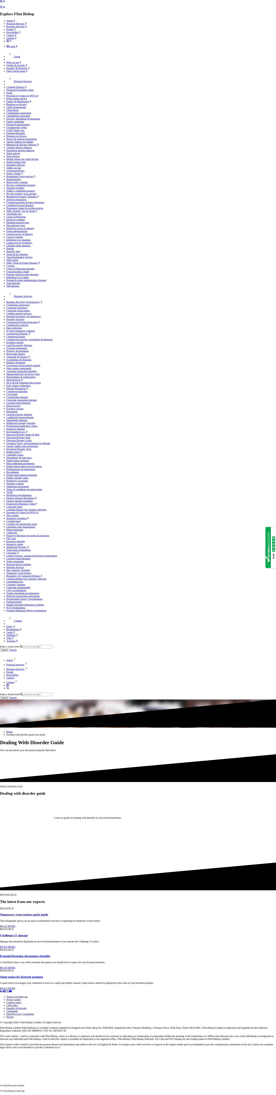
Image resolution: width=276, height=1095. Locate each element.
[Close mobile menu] (4, 1)
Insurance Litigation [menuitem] (16, 518)
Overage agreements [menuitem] (16, 348)
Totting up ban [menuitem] (13, 167)
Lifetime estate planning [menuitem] (18, 245)
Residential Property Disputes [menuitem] (21, 196)
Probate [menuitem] (10, 248)
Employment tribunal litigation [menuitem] (21, 475)
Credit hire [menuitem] (11, 532)
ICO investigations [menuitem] (15, 607)
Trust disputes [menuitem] (13, 283)
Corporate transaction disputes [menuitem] (21, 371)
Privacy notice (13, 999)
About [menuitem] (9, 20)
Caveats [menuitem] (10, 265)
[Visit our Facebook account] (4, 991)
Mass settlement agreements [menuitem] (20, 463)
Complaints (12, 1011)
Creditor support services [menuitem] (18, 313)
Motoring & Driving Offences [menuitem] (21, 144)
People (9, 672)
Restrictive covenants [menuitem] (17, 480)
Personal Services (15, 664)
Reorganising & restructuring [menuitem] (21, 377)
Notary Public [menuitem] (13, 173)
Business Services (15, 669)
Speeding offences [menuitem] (15, 165)
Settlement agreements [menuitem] (17, 486)
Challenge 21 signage (14, 935)
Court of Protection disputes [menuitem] (20, 268)
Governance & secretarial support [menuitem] (23, 365)
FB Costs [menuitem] (11, 538)
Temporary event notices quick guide (24, 914)
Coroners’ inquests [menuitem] (15, 584)
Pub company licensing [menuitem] (18, 570)
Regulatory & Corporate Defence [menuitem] (23, 576)
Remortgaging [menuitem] (13, 179)
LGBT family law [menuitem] (15, 130)
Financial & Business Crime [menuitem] (20, 503)
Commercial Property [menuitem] (17, 333)
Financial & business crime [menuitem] (20, 90)
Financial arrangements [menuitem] (18, 124)
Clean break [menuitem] (12, 110)
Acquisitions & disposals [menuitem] (18, 359)
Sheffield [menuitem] (11, 635)
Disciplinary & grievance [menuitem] (19, 457)
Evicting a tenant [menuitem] (14, 342)
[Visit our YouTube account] (10, 991)
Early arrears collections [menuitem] (18, 385)
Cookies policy (14, 1002)
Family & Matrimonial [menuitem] (18, 101)
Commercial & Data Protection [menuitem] (22, 322)
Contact (10, 682)
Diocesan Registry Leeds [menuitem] (19, 440)
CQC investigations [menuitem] (16, 590)
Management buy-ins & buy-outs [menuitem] (23, 374)
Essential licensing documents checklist (25, 956)
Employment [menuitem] (13, 452)
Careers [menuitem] (10, 35)
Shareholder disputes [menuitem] (16, 420)
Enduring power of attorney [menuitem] (20, 228)
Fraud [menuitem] (9, 92)
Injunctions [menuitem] (12, 411)
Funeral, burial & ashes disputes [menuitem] (22, 274)
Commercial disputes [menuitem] (16, 391)
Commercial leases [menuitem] (15, 336)
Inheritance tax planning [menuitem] (18, 240)
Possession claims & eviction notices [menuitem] (24, 208)
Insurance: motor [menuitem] (14, 544)
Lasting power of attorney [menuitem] (19, 242)
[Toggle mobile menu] (1, 1)
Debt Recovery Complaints (20, 1014)
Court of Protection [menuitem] (16, 216)
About (9, 660)
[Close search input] (4, 7)
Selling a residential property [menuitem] (20, 190)
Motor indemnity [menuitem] (14, 529)
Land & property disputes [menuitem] (19, 345)
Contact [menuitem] (10, 38)
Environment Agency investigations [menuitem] (24, 599)
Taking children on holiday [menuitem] (20, 141)
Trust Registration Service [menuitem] (19, 257)
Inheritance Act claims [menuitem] (17, 277)
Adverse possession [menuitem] (16, 199)
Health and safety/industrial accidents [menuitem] (25, 604)
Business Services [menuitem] (15, 26)
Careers (10, 677)
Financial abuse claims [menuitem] (17, 271)
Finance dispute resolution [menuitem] (19, 501)
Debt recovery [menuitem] (13, 405)
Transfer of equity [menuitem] (15, 188)
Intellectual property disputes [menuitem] (20, 423)
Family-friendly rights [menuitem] (17, 478)
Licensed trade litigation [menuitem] (18, 403)
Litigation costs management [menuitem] (20, 527)
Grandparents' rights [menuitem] (16, 127)
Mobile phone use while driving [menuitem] (22, 159)
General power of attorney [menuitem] (19, 234)
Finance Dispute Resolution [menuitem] (20, 498)
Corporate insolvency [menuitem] (17, 307)
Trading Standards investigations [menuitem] (22, 593)
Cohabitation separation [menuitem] (18, 116)
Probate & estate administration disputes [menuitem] (26, 280)
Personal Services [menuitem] (15, 23)
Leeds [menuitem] (9, 632)
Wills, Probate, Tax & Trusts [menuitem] (20, 211)
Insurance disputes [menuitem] (15, 429)
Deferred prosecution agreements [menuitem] (23, 596)
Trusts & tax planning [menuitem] (17, 254)
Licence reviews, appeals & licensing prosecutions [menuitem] (31, 555)
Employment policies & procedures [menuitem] (24, 466)
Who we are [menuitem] (12, 62)
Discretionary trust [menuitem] (15, 225)
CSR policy (12, 1005)
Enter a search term (9, 646)
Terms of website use (17, 996)
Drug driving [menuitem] (12, 156)
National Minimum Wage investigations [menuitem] (26, 610)
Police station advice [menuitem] (16, 98)
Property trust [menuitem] (13, 251)
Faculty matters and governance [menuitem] (22, 446)
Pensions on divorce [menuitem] (16, 136)
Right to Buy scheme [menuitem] (17, 182)
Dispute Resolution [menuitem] (16, 388)
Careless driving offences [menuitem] (19, 147)
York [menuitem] (9, 638)
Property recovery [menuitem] (15, 319)
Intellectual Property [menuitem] (16, 547)
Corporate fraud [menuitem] (14, 506)
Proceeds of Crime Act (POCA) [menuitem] (22, 95)
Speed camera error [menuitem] (16, 162)
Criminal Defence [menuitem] (15, 87)
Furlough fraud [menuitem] (14, 602)
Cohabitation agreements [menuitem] (18, 113)
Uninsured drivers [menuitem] (15, 170)
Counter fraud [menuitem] (13, 521)
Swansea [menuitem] (11, 641)
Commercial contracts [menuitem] (17, 325)
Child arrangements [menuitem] (16, 107)
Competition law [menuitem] (14, 581)
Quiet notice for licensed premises (21, 977)
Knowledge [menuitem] (12, 32)
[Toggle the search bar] (7, 688)
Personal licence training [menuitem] (18, 564)
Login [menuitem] (12, 46)
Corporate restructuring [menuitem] (18, 310)
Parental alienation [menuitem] (15, 133)
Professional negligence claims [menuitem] (21, 426)
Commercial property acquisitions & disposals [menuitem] (29, 339)
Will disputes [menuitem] (12, 286)
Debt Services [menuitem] (13, 380)
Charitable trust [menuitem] (14, 214)
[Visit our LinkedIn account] (1, 991)
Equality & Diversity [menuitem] (17, 68)
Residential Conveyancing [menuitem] (20, 176)
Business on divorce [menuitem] (16, 104)
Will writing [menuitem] (12, 260)
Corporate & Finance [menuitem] (17, 356)
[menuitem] (8, 41)
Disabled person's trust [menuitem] (17, 222)
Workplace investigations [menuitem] (19, 495)
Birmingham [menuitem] (13, 629)
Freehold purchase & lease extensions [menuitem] (25, 202)
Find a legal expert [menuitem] (16, 71)
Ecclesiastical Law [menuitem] (16, 431)
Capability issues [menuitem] (14, 454)
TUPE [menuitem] (9, 492)
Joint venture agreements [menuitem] (18, 368)
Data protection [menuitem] (14, 328)
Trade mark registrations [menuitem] (18, 550)
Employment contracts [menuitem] (17, 460)
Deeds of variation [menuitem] (15, 219)
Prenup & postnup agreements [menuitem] (21, 139)
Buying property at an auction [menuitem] (21, 193)
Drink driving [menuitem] (13, 153)
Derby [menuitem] (9, 626)
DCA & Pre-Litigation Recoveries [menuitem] (23, 382)
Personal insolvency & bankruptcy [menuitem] (23, 316)
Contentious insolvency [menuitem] (18, 305)
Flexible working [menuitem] (15, 483)
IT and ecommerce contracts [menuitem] (20, 330)
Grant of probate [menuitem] (14, 237)
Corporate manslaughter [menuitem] (18, 587)
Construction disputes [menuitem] (17, 397)
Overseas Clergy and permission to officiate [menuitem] (28, 443)
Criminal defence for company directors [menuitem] (26, 509)
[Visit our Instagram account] (7, 991)
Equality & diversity (16, 1008)
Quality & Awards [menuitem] (15, 65)
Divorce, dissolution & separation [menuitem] (23, 118)
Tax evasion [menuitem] (12, 515)
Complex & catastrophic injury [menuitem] (21, 524)
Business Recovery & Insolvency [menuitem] (23, 302)
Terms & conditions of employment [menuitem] (24, 489)
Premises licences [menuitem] (15, 567)
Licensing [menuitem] (11, 553)
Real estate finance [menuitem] (15, 354)
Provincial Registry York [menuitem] (18, 449)
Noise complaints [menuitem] (15, 561)
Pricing (10, 1017)
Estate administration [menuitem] (16, 231)
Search (13, 650)
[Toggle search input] (1, 7)
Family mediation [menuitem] (15, 121)
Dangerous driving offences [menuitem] (20, 150)
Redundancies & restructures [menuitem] (20, 469)
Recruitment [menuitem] (12, 472)
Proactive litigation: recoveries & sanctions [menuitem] (27, 535)
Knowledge (12, 675)
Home (9, 731)
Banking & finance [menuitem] (16, 362)
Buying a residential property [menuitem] (21, 185)
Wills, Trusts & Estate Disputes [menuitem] (22, 263)
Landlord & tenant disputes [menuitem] (20, 205)
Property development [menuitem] (17, 351)
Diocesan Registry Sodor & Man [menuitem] (22, 434)
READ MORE (7, 926)
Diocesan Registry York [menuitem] (18, 437)
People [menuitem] (10, 29)
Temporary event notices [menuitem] (18, 573)
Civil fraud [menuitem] (11, 394)
